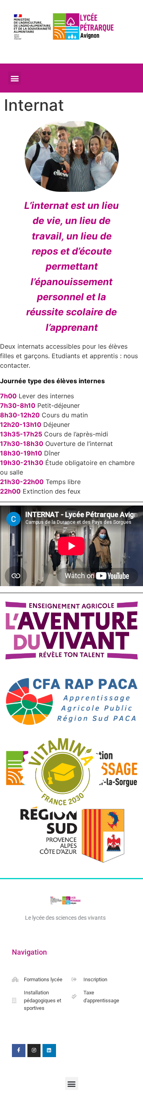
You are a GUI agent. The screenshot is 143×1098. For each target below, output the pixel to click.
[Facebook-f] (18, 1050)
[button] (14, 78)
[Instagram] (34, 1050)
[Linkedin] (49, 1050)
